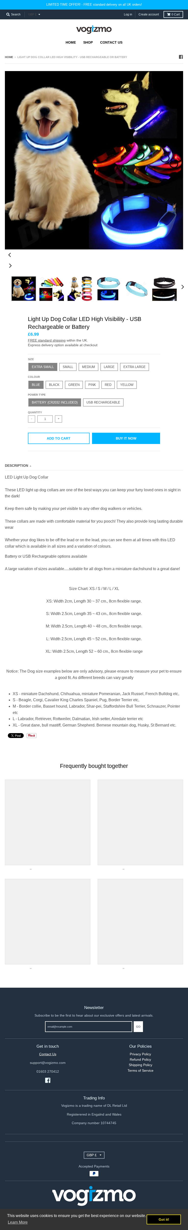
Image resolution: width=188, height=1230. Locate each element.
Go (138, 1026)
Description (16, 465)
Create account (149, 14)
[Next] (10, 265)
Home (9, 57)
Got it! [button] (164, 1219)
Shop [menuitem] (88, 42)
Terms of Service (140, 1070)
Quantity (35, 412)
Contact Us (47, 1054)
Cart (176, 14)
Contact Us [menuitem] (111, 42)
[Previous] (10, 254)
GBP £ (32, 14)
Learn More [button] (18, 1222)
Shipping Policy (140, 1065)
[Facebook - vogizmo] (181, 57)
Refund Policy (140, 1059)
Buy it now (126, 438)
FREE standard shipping (47, 340)
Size (31, 359)
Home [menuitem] (71, 42)
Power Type (37, 394)
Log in (128, 14)
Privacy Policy (140, 1054)
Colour (34, 376)
